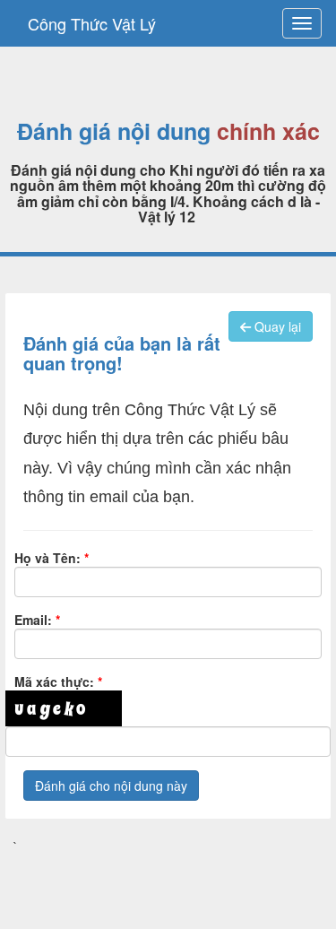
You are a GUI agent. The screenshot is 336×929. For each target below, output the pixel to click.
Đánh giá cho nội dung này (111, 785)
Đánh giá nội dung (114, 131)
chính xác (268, 131)
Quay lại (276, 326)
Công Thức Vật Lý (92, 23)
